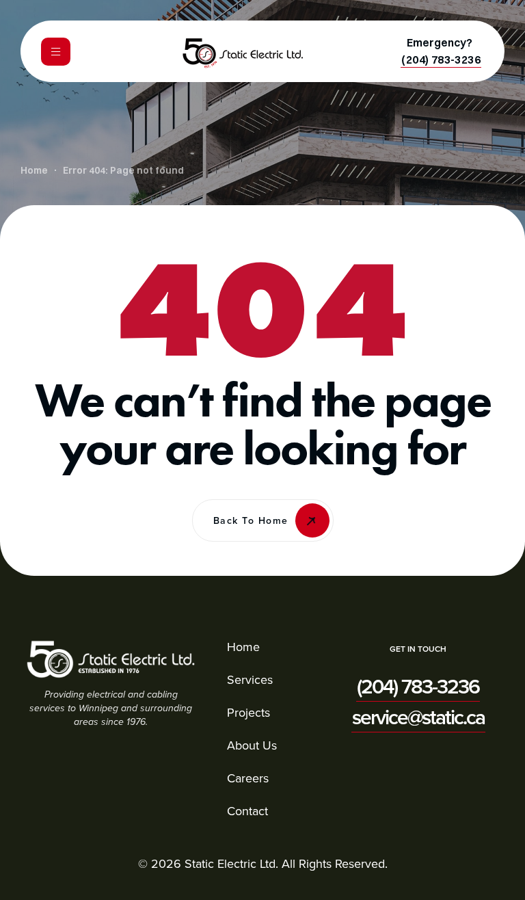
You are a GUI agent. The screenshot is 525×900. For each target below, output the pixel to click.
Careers (248, 777)
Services (250, 679)
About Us (252, 745)
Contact (247, 810)
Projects (248, 712)
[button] (441, 59)
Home (243, 646)
